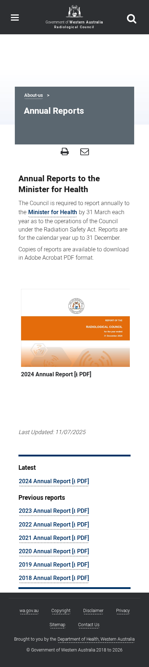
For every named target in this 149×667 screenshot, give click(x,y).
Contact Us (88, 624)
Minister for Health (52, 212)
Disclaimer (93, 610)
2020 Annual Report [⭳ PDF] (54, 551)
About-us (33, 95)
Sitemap (57, 624)
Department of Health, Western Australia (96, 639)
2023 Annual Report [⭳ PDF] (54, 511)
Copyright (61, 610)
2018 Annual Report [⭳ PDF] (54, 578)
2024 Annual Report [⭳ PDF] (54, 481)
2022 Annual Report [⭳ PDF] (54, 524)
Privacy (123, 610)
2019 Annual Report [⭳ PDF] (54, 564)
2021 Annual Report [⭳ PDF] (54, 538)
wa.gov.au (29, 610)
